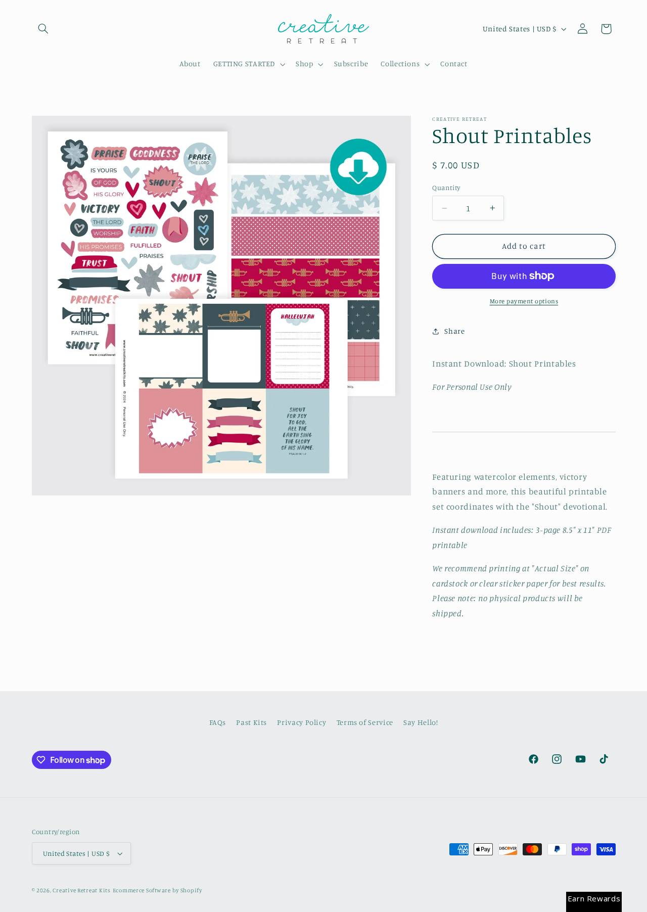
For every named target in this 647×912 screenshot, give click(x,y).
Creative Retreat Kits (81, 890)
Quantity (446, 188)
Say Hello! (420, 722)
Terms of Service (365, 722)
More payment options (524, 301)
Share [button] (454, 331)
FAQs (217, 722)
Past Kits (251, 722)
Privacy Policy (301, 722)
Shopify (191, 890)
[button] (43, 28)
